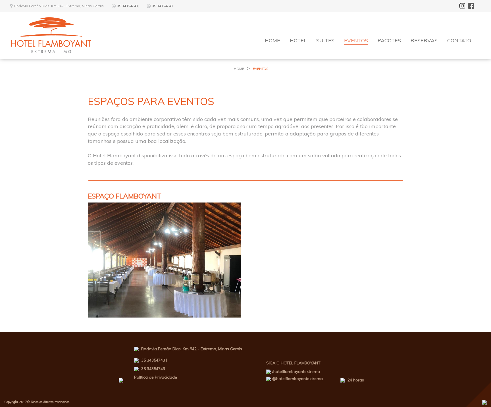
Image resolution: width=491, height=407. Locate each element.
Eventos (356, 40)
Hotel (298, 40)
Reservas (424, 40)
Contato (459, 40)
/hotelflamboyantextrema (296, 371)
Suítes (325, 40)
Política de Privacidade (155, 377)
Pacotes (389, 40)
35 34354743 (127, 6)
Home (272, 40)
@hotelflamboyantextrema (297, 378)
